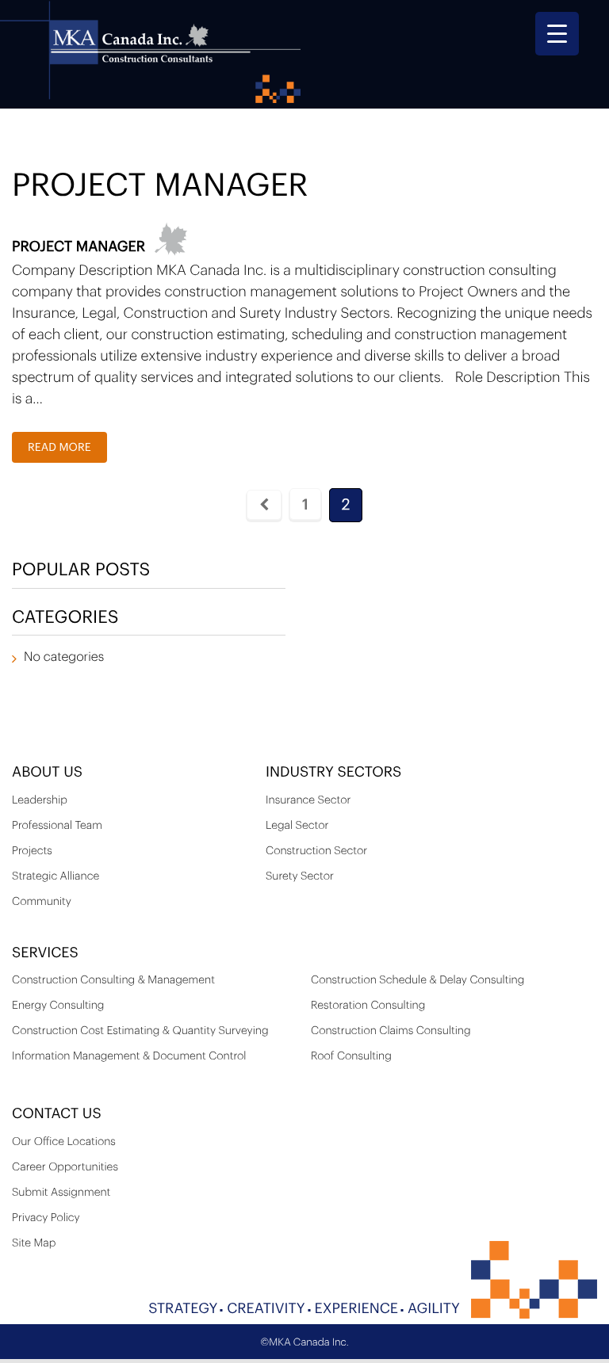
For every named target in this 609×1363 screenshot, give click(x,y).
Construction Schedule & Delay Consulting (417, 980)
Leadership (39, 800)
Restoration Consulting (368, 1005)
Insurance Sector (308, 800)
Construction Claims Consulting (391, 1031)
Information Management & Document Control (129, 1056)
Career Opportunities (65, 1167)
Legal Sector (297, 825)
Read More (59, 447)
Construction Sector (316, 851)
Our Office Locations (64, 1141)
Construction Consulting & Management (113, 980)
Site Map (34, 1243)
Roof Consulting (351, 1056)
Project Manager (78, 247)
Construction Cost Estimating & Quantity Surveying (140, 1031)
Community (41, 901)
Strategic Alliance (55, 876)
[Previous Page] (264, 505)
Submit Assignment (61, 1192)
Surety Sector (300, 876)
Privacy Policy (46, 1218)
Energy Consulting (58, 1005)
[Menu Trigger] (557, 33)
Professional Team (57, 825)
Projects (32, 851)
